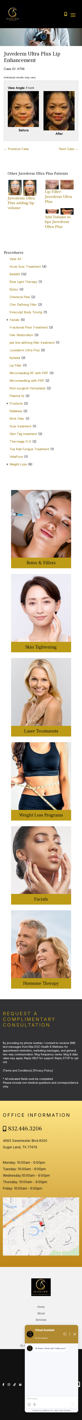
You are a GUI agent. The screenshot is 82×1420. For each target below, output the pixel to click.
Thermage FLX (20, 441)
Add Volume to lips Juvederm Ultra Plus (58, 221)
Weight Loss (18, 464)
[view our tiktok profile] (14, 1385)
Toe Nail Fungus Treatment (29, 449)
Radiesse (16, 411)
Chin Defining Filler (23, 304)
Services (41, 1319)
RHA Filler (17, 419)
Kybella (15, 358)
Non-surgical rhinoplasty (28, 388)
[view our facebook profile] (3, 1385)
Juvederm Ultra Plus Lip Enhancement (32, 57)
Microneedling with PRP (27, 381)
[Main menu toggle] (73, 15)
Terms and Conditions (17, 1070)
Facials (14, 320)
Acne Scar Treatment (25, 266)
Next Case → (68, 149)
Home (41, 1306)
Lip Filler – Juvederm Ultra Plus (58, 196)
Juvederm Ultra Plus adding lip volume (21, 203)
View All (15, 259)
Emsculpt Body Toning (26, 312)
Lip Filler (16, 365)
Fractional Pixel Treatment (29, 327)
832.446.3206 (25, 1128)
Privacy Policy (43, 1070)
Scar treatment (20, 426)
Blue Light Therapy (23, 282)
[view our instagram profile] (9, 1385)
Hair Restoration (21, 335)
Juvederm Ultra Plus (25, 350)
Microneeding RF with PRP (29, 373)
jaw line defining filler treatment (32, 342)
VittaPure (16, 457)
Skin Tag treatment (23, 434)
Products (16, 403)
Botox (14, 289)
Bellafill (15, 274)
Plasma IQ (17, 396)
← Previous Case (16, 149)
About (41, 1313)
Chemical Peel (20, 297)
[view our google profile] (20, 1385)
